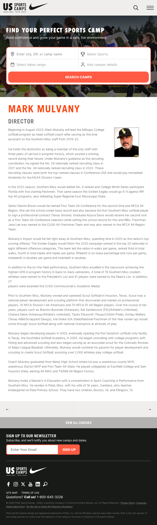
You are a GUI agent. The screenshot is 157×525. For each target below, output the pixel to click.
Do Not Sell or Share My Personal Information (50, 506)
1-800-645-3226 (50, 497)
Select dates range (31, 65)
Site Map (12, 492)
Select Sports (97, 54)
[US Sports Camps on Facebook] (8, 484)
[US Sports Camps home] (25, 8)
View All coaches (78, 423)
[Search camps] (45, 484)
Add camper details (102, 65)
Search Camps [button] (78, 77)
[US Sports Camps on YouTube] (30, 484)
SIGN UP (69, 450)
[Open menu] (150, 7)
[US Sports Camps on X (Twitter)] (23, 484)
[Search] (135, 7)
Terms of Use (30, 492)
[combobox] (46, 54)
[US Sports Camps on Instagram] (15, 484)
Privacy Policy (128, 502)
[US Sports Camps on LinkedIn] (38, 484)
